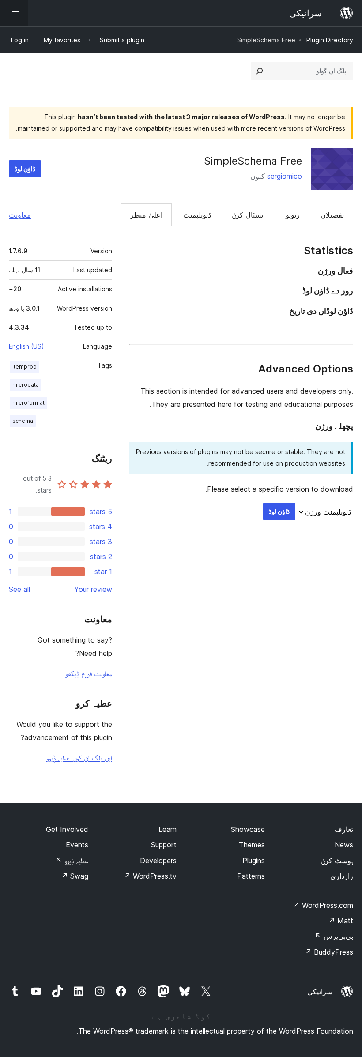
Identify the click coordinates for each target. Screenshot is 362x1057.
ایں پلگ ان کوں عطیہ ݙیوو (79, 757)
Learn (167, 829)
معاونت (20, 215)
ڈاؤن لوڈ (25, 169)
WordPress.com (323, 905)
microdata (25, 384)
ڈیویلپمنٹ (197, 215)
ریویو (293, 215)
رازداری (341, 876)
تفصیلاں (332, 215)
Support (164, 844)
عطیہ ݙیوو (72, 860)
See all (19, 589)
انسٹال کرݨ (248, 215)
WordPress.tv (150, 876)
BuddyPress (329, 952)
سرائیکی (319, 991)
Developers (158, 860)
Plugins (253, 860)
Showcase (248, 829)
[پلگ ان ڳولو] (259, 71)
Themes (252, 844)
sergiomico (284, 176)
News (344, 844)
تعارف (344, 829)
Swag (74, 876)
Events (77, 844)
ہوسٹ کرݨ (337, 860)
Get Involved (67, 829)
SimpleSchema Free (253, 160)
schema (22, 421)
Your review (93, 589)
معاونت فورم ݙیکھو (88, 673)
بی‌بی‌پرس (334, 936)
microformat (28, 402)
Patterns (251, 876)
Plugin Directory (329, 40)
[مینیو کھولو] (14, 13)
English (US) (26, 346)
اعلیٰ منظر (146, 215)
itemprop (24, 366)
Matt (340, 920)
